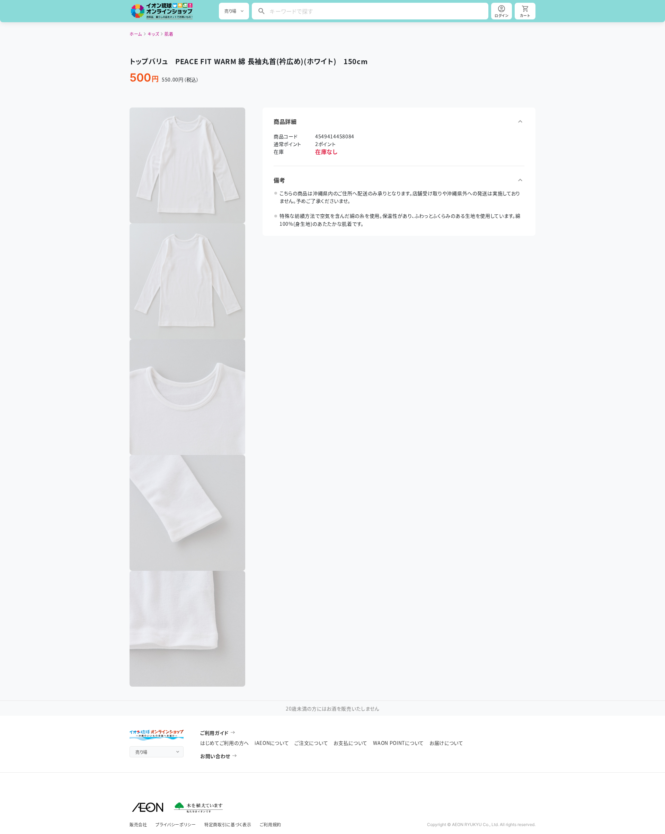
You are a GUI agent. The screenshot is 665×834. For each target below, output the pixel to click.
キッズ (153, 34)
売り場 (230, 11)
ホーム (136, 34)
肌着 (169, 34)
